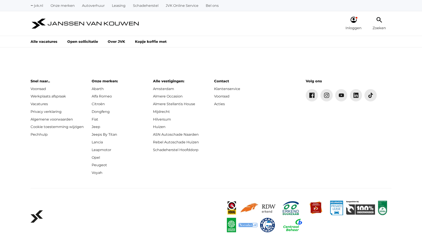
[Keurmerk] (231, 208)
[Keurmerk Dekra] (382, 208)
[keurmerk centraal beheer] (292, 225)
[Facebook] (312, 95)
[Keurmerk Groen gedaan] (231, 225)
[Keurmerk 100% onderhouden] (360, 208)
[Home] (86, 24)
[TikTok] (370, 95)
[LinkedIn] (356, 95)
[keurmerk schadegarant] (267, 225)
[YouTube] (341, 95)
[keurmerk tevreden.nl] (248, 225)
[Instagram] (326, 95)
